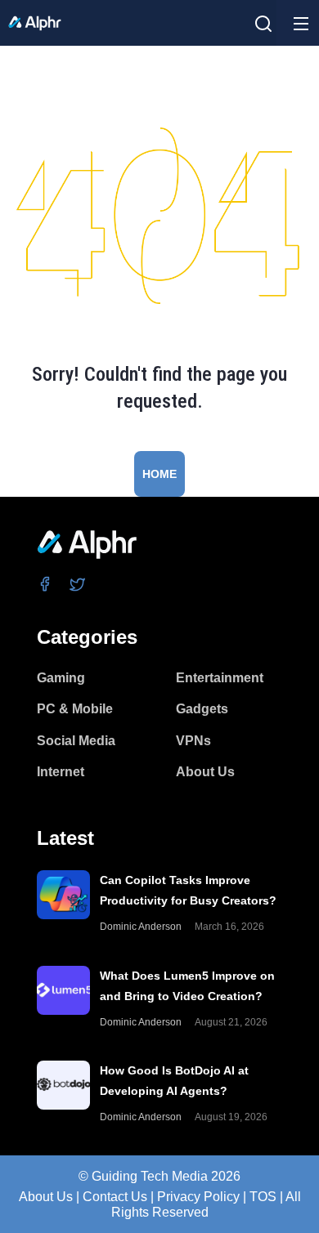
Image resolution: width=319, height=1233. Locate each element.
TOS (262, 1197)
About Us (46, 1197)
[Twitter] (78, 584)
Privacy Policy (198, 1197)
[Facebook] (45, 584)
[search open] (263, 24)
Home (159, 473)
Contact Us (115, 1197)
